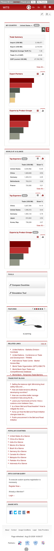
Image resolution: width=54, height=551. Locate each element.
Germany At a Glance (18, 451)
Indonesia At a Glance (18, 463)
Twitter (15, 512)
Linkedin (19, 512)
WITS (6, 7)
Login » (12, 495)
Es (39, 7)
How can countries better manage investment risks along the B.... (24, 396)
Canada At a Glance (18, 454)
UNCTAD (28, 543)
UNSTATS (35, 543)
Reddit (23, 512)
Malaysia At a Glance (18, 457)
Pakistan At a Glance (18, 460)
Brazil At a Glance (17, 448)
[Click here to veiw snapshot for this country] (47, 29)
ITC (20, 543)
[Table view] (38, 74)
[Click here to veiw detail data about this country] (43, 29)
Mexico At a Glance (17, 445)
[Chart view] (42, 74)
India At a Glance (16, 442)
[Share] (48, 14)
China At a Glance (17, 439)
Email (28, 512)
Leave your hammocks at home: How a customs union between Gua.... (26, 401)
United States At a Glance (20, 436)
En (33, 7)
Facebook (11, 512)
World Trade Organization (43, 543)
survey (16, 2)
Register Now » (15, 486)
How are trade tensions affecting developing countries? (23, 390)
